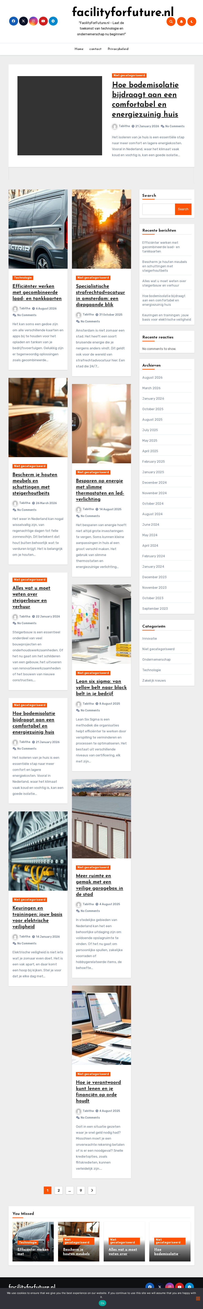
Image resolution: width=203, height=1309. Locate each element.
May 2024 (149, 535)
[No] (198, 1298)
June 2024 (150, 524)
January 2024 (153, 567)
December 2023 (154, 577)
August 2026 (152, 377)
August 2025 (152, 419)
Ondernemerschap (156, 659)
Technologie (23, 277)
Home (79, 49)
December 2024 (154, 482)
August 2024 (152, 514)
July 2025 (150, 430)
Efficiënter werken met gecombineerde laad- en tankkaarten (37, 292)
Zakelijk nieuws (154, 680)
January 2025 (153, 472)
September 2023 (155, 609)
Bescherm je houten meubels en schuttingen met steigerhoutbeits (164, 266)
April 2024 (150, 545)
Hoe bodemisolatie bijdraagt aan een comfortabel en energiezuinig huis (163, 300)
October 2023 (152, 598)
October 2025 (152, 409)
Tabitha (124, 126)
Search (149, 196)
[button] (189, 125)
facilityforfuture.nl (123, 13)
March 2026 (151, 388)
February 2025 (153, 461)
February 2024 (153, 556)
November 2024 (154, 493)
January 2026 (153, 398)
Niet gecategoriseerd (129, 75)
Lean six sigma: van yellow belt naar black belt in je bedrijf (101, 687)
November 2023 (154, 588)
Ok (102, 1303)
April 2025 (150, 451)
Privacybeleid (118, 49)
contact (95, 49)
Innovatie (149, 638)
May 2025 (149, 440)
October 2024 (152, 503)
